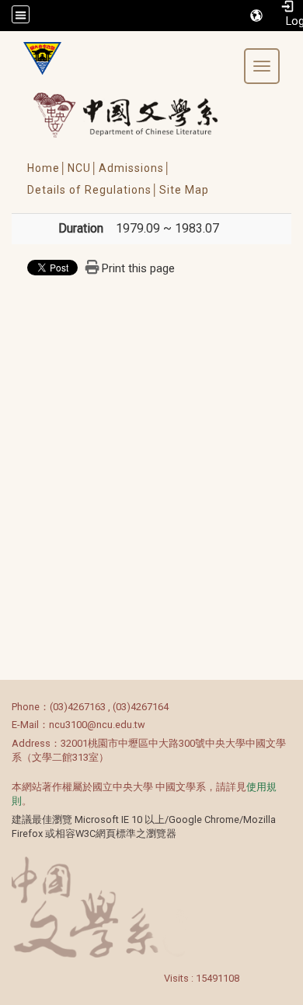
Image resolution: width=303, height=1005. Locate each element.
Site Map (184, 190)
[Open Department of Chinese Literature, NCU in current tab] (36, 58)
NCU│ (83, 168)
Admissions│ (135, 168)
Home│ (47, 168)
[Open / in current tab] (140, 114)
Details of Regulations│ (93, 190)
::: (3, 707)
